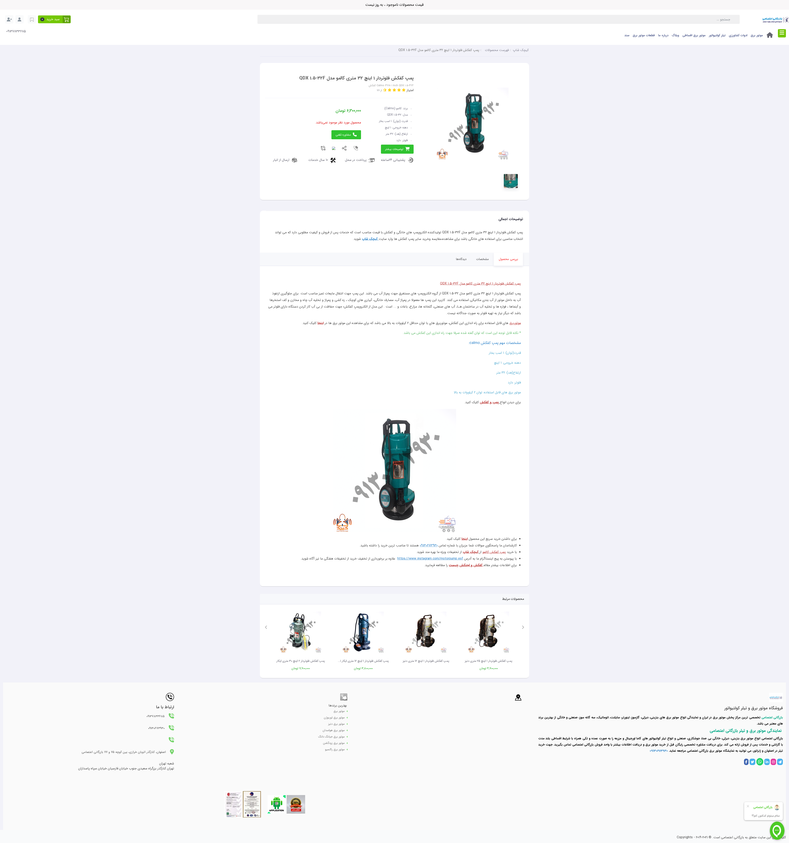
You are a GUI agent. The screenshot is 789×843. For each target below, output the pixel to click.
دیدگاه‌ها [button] (461, 259)
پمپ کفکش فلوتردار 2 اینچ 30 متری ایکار (300, 661)
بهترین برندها (338, 705)
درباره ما (663, 35)
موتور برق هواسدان (334, 730)
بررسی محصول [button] (508, 259)
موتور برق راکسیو (335, 749)
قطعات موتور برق (644, 35)
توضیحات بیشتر (394, 149)
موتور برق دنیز (336, 724)
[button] (54, 19)
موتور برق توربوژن (334, 717)
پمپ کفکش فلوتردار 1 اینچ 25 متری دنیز (488, 661)
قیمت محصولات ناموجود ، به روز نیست (394, 5)
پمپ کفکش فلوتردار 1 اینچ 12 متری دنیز (426, 661)
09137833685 (16, 31)
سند (626, 35)
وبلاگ (675, 35)
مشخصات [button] (482, 259)
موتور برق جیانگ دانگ (331, 737)
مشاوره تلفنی (343, 134)
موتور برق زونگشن (334, 743)
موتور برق (757, 35)
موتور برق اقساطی (694, 35)
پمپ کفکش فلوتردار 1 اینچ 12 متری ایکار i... (363, 661)
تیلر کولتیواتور (717, 35)
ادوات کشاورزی (738, 35)
